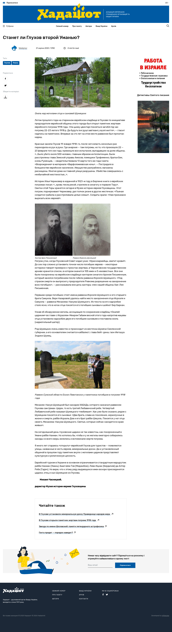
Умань (15, 63)
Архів (113, 26)
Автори (88, 26)
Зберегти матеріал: (11, 92)
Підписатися (12, 3)
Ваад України (101, 26)
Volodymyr (23, 48)
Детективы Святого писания (153, 95)
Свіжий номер (62, 26)
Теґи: (5, 58)
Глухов (7, 63)
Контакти (83, 599)
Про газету (77, 26)
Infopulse (165, 616)
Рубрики (10, 26)
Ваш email (93, 565)
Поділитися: (8, 73)
